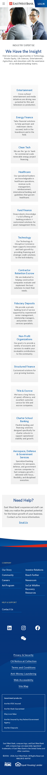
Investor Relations (34, 569)
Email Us (23, 522)
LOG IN (41, 3)
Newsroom (30, 580)
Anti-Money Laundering (23, 673)
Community (8, 575)
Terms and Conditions (23, 667)
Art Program (8, 585)
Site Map (23, 686)
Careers (6, 580)
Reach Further (32, 575)
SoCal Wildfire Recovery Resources (32, 589)
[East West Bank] (21, 3)
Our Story (7, 569)
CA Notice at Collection (24, 661)
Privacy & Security (24, 655)
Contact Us (7, 609)
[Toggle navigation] (3, 4)
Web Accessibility (23, 680)
